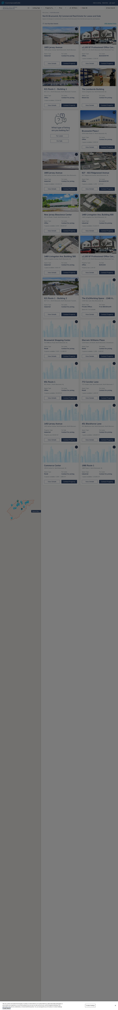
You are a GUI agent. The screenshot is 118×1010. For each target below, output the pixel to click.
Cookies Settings (90, 1005)
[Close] (115, 1005)
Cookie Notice (6, 1008)
